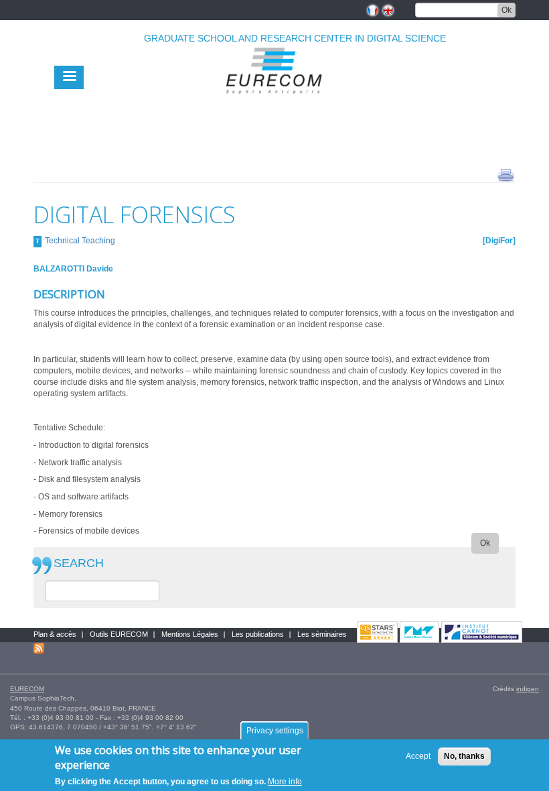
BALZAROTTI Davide (73, 268)
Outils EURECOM (119, 634)
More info (285, 781)
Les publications (258, 634)
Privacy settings (274, 730)
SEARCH (79, 563)
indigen (527, 688)
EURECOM (27, 688)
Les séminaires (322, 634)
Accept (418, 756)
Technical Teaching (80, 240)
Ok (506, 10)
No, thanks (464, 756)
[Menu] (69, 77)
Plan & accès (54, 634)
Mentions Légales (189, 634)
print (506, 174)
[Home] (274, 101)
